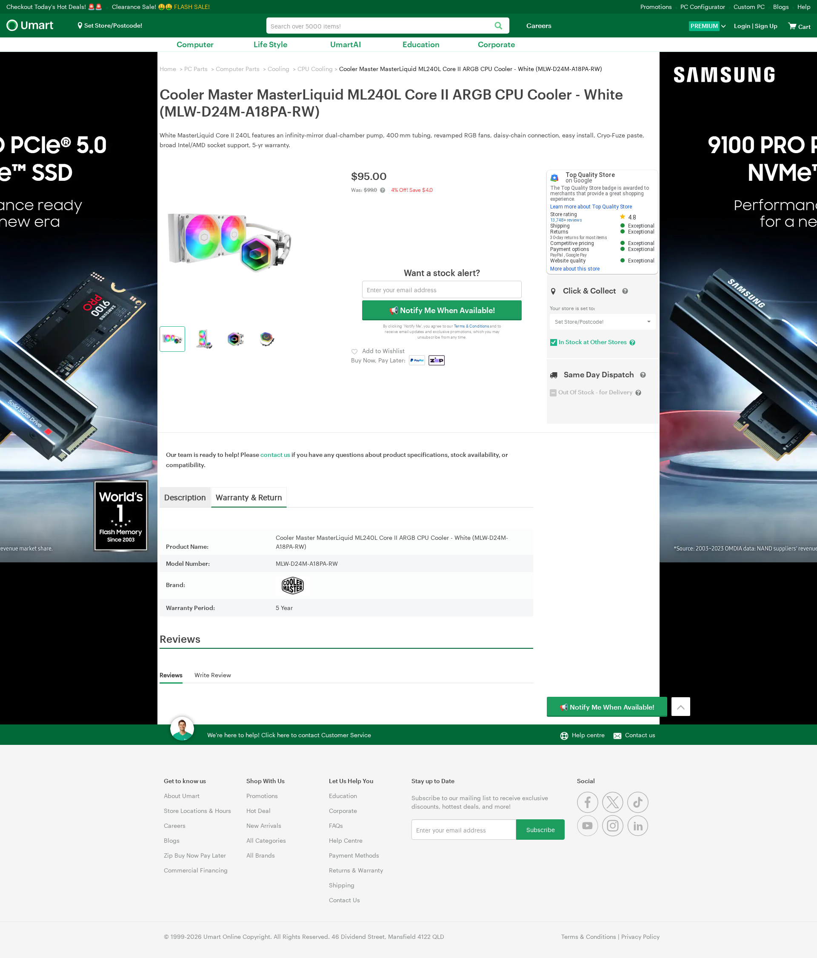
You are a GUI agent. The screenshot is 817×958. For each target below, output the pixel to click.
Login (742, 25)
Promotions (656, 6)
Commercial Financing (196, 870)
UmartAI (345, 44)
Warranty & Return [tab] (249, 497)
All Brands (260, 855)
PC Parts (196, 68)
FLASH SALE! (192, 6)
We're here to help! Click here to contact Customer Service (289, 734)
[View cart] (792, 25)
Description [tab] (185, 497)
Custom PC (749, 6)
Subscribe (540, 829)
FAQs (336, 825)
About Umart (182, 795)
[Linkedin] (639, 834)
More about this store (575, 269)
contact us (275, 454)
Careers (538, 25)
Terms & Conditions (471, 326)
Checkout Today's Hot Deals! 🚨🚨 (55, 6)
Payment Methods (354, 855)
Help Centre (346, 840)
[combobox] (387, 25)
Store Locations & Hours (197, 810)
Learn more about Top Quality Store (591, 207)
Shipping (341, 885)
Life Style (270, 44)
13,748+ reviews (566, 220)
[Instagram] (614, 834)
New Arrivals (263, 825)
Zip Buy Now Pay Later (195, 855)
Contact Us (344, 900)
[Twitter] (614, 810)
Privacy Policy (640, 936)
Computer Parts (238, 68)
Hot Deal (258, 810)
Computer (195, 44)
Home (168, 68)
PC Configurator (702, 6)
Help (804, 6)
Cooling (278, 68)
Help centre (588, 734)
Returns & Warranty (356, 870)
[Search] (498, 26)
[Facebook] (589, 810)
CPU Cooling (315, 68)
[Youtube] (589, 834)
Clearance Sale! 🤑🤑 (142, 6)
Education (421, 44)
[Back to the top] (680, 706)
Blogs (781, 6)
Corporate (496, 44)
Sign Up (765, 25)
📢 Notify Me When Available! (442, 310)
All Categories (266, 840)
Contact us (640, 734)
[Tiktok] (639, 810)
